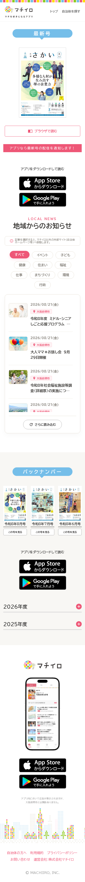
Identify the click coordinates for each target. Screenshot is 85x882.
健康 (22, 265)
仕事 (19, 275)
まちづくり (42, 275)
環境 (66, 275)
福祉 (63, 265)
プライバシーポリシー (62, 853)
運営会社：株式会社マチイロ (54, 859)
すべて (20, 254)
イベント (42, 255)
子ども (65, 255)
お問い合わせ (20, 859)
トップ (54, 11)
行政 (42, 285)
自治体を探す (71, 11)
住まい (42, 265)
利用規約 (36, 853)
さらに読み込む (45, 424)
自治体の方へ (17, 853)
